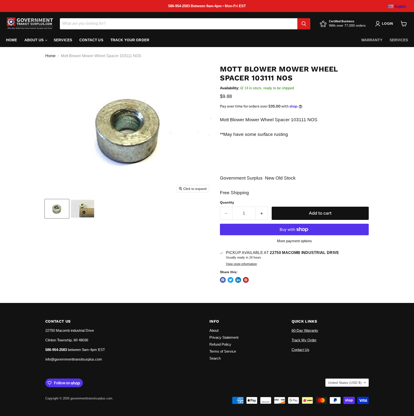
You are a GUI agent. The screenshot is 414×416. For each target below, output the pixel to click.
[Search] (303, 23)
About (213, 330)
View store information (241, 264)
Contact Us (91, 40)
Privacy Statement (223, 337)
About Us (34, 40)
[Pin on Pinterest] (246, 280)
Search (215, 358)
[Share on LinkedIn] (238, 280)
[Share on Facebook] (223, 280)
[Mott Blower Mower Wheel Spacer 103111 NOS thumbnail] (57, 208)
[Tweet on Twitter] (230, 280)
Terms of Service (222, 351)
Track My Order (304, 340)
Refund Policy (220, 344)
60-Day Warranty (305, 330)
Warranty (371, 40)
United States (345, 383)
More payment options (294, 241)
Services (63, 40)
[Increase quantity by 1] (262, 213)
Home (11, 40)
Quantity (227, 202)
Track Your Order (129, 40)
